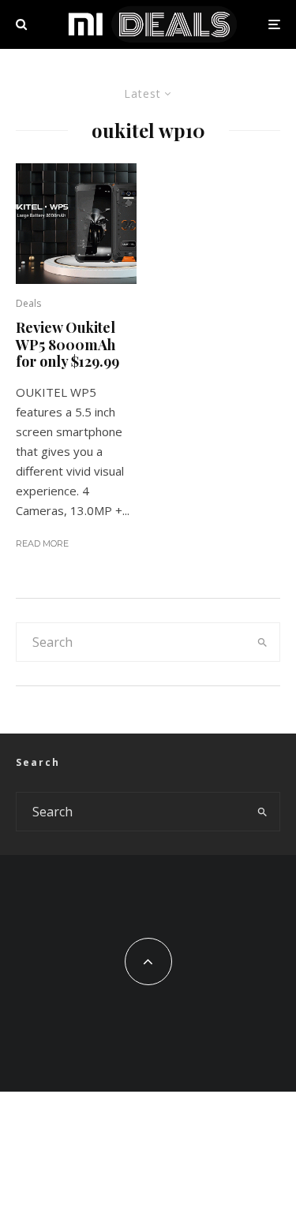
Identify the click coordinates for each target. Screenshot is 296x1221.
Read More (42, 543)
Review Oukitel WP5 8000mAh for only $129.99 (67, 345)
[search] (262, 642)
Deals (28, 303)
